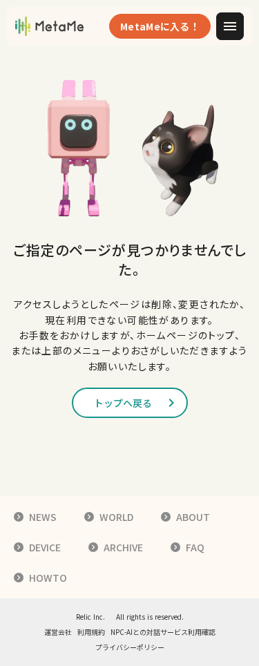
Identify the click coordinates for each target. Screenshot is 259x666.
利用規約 (91, 632)
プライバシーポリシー (129, 647)
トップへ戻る (123, 403)
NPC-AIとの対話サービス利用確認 (163, 632)
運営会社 (58, 632)
